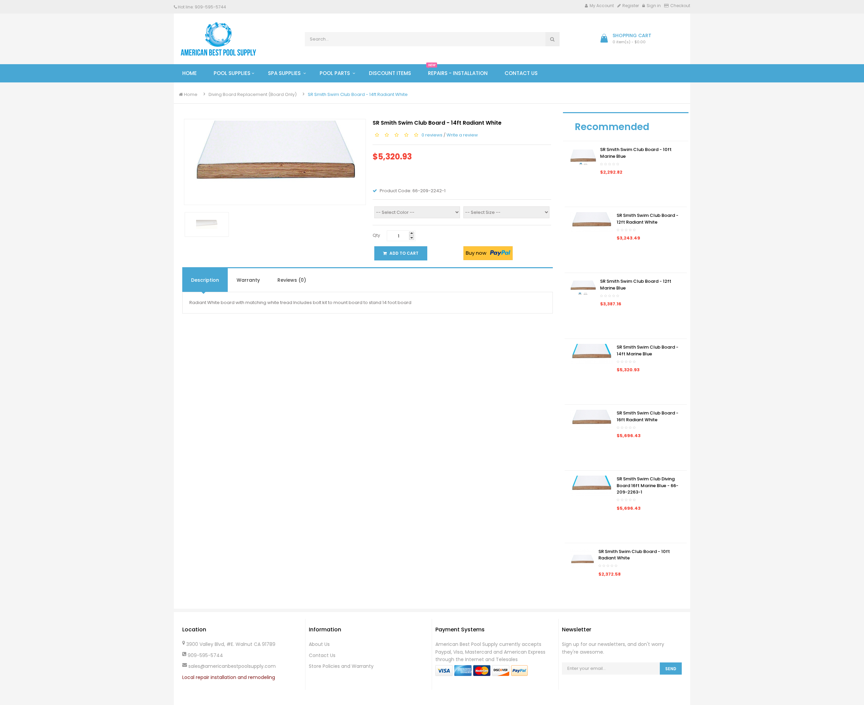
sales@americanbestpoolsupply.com (232, 666)
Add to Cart (403, 253)
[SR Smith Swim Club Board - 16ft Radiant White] (591, 420)
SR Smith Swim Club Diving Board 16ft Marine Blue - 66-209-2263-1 (647, 485)
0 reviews (432, 134)
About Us (319, 644)
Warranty (248, 280)
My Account (602, 5)
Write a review (462, 134)
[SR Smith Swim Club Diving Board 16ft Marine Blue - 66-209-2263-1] (591, 485)
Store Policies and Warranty (341, 666)
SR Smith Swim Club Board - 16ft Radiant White (647, 416)
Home (190, 94)
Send (670, 669)
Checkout (680, 5)
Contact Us (322, 655)
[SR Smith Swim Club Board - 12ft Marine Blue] (583, 288)
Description (205, 280)
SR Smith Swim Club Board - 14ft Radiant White (358, 94)
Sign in (654, 5)
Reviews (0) (291, 280)
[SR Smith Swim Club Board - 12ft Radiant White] (591, 222)
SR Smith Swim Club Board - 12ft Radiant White (647, 218)
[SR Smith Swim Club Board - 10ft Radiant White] (582, 558)
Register (630, 5)
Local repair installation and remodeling (228, 677)
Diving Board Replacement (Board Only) (253, 94)
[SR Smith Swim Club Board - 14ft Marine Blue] (591, 354)
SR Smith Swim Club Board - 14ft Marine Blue (647, 350)
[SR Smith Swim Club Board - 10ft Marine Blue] (583, 156)
